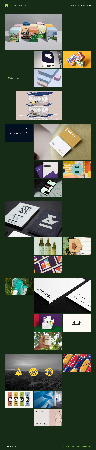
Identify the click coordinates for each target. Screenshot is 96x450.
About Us (79, 5)
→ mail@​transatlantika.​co (14, 78)
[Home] (16, 5)
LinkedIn (73, 446)
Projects (73, 5)
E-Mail (63, 446)
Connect (89, 5)
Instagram (68, 446)
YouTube (78, 446)
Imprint (89, 446)
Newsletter (84, 446)
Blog (84, 5)
